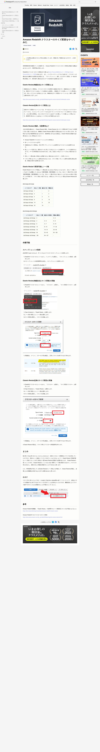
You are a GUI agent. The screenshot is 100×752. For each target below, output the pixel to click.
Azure (51, 5)
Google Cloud (46, 5)
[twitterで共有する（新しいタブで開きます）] (76, 49)
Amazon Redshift (27, 45)
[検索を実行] (79, 1)
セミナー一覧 (90, 175)
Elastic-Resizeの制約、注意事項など (10, 19)
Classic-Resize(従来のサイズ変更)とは (10, 16)
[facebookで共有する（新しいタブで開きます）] (73, 49)
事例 (71, 5)
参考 (2, 38)
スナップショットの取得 (7, 25)
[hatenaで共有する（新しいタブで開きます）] (70, 49)
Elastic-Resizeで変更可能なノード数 (10, 21)
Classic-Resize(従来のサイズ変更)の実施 (10, 31)
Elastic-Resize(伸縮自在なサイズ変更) (58, 72)
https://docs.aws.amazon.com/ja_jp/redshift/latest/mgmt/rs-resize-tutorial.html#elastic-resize (46, 99)
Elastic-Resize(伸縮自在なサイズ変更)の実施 (10, 27)
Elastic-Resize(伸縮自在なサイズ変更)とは (10, 12)
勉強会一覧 (90, 184)
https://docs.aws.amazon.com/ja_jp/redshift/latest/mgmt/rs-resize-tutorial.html (42, 517)
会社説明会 (62, 5)
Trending (27, 5)
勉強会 (67, 5)
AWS (31, 5)
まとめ (2, 34)
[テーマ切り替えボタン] (95, 2)
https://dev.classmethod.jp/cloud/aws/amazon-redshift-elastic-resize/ (40, 511)
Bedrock (40, 5)
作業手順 (3, 23)
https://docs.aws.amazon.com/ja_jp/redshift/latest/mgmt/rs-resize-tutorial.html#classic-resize (46, 120)
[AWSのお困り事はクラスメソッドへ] (50, 534)
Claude (35, 5)
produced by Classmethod (20, 1)
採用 (74, 5)
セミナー (56, 5)
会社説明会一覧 (90, 180)
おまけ (3, 36)
